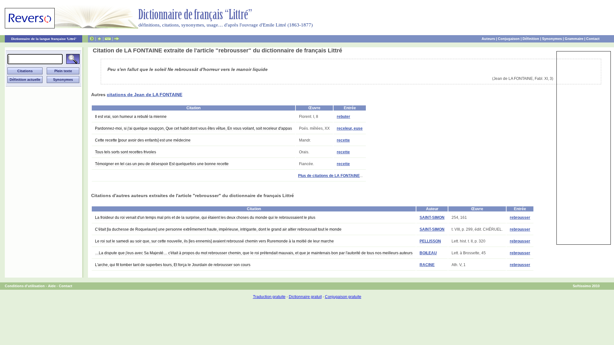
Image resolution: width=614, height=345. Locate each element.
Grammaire (574, 39)
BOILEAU (428, 253)
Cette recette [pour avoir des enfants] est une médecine (143, 140)
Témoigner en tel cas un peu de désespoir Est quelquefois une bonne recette (162, 164)
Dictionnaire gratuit (305, 297)
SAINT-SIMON (432, 217)
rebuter (343, 116)
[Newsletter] (108, 38)
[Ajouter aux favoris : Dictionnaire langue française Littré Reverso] (99, 38)
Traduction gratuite (269, 297)
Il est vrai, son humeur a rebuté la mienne (131, 116)
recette (343, 140)
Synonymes (552, 39)
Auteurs (488, 39)
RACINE (427, 265)
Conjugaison (509, 39)
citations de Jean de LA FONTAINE (144, 94)
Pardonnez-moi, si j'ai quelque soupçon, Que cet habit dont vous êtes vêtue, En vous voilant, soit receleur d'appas (193, 128)
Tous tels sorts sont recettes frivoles (125, 152)
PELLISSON (430, 241)
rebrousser (520, 217)
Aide (52, 286)
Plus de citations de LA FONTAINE (329, 175)
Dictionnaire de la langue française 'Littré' (43, 39)
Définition (531, 39)
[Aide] (92, 38)
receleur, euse (350, 128)
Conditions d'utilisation (25, 286)
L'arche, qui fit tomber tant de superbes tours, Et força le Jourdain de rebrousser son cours (172, 265)
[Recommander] (116, 38)
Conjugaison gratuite (343, 297)
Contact (593, 39)
